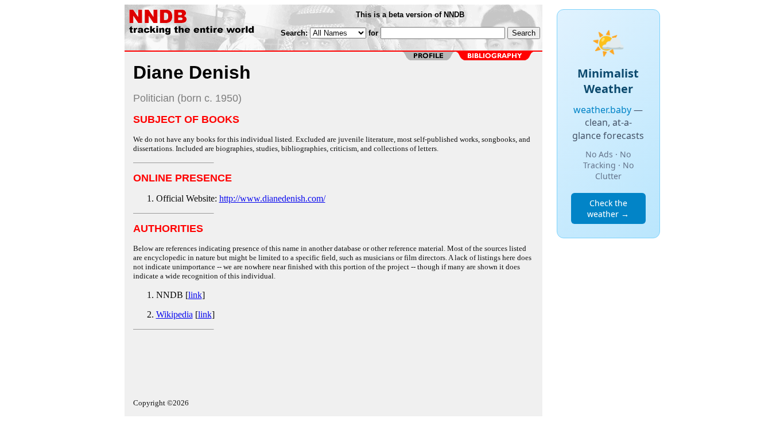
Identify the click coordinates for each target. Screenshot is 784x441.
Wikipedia (174, 314)
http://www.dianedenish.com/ (272, 198)
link (195, 295)
